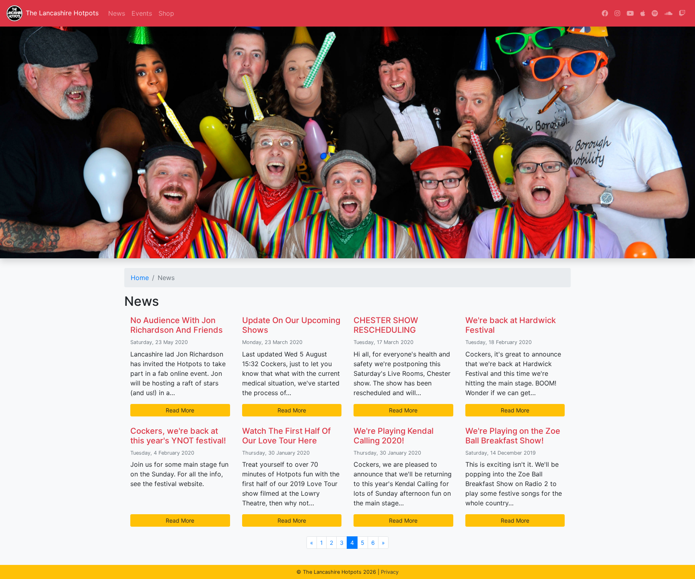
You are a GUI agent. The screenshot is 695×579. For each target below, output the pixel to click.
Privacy (390, 572)
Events (142, 13)
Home (140, 278)
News (116, 13)
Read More (180, 410)
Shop (166, 13)
